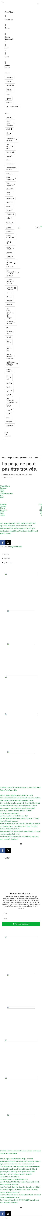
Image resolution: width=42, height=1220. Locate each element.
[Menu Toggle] (21, 1207)
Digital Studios (16, 546)
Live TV (38, 227)
